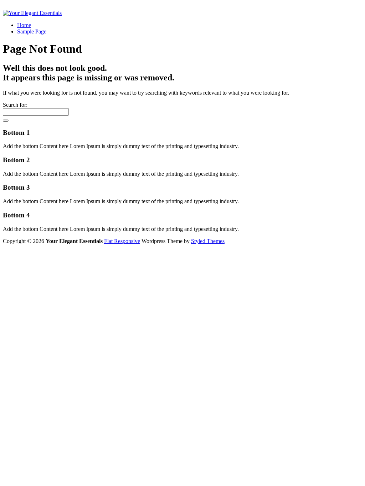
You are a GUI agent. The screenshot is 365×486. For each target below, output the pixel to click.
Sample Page (31, 31)
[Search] (6, 121)
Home (24, 25)
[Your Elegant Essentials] (32, 13)
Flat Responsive (122, 241)
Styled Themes (208, 241)
